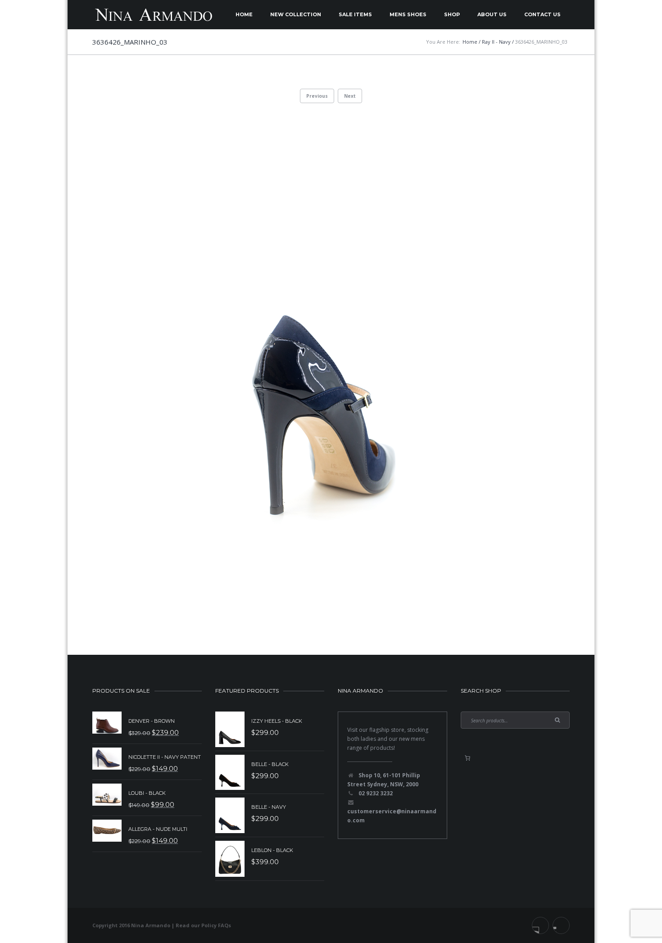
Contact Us (542, 14)
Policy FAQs (216, 925)
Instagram (561, 925)
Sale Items (355, 14)
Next (350, 96)
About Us (492, 14)
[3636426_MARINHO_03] (331, 364)
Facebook (540, 925)
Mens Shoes (408, 14)
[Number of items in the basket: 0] (467, 758)
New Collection (295, 14)
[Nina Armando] (153, 14)
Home (244, 14)
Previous (317, 96)
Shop (452, 14)
